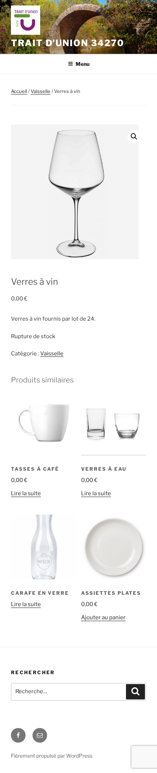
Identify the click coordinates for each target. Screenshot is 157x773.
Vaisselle (40, 91)
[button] (134, 136)
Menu (82, 64)
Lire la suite (26, 493)
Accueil (19, 91)
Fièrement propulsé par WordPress (51, 756)
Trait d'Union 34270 (67, 43)
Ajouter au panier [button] (103, 617)
